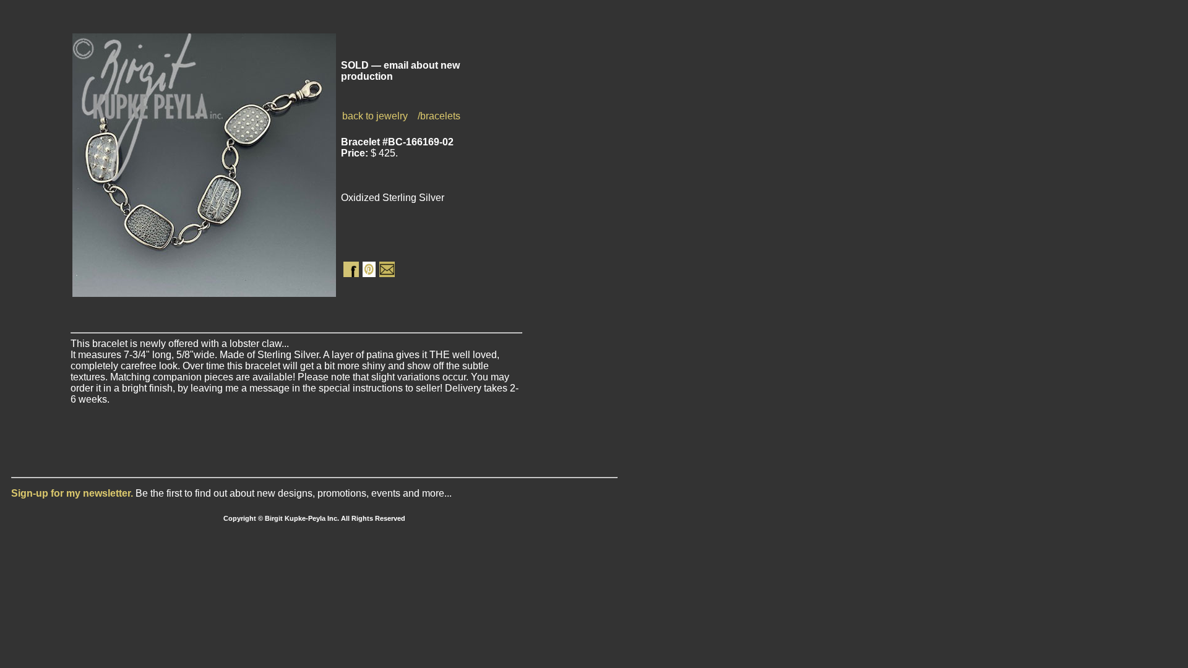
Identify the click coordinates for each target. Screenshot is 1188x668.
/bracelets (439, 116)
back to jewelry (375, 116)
